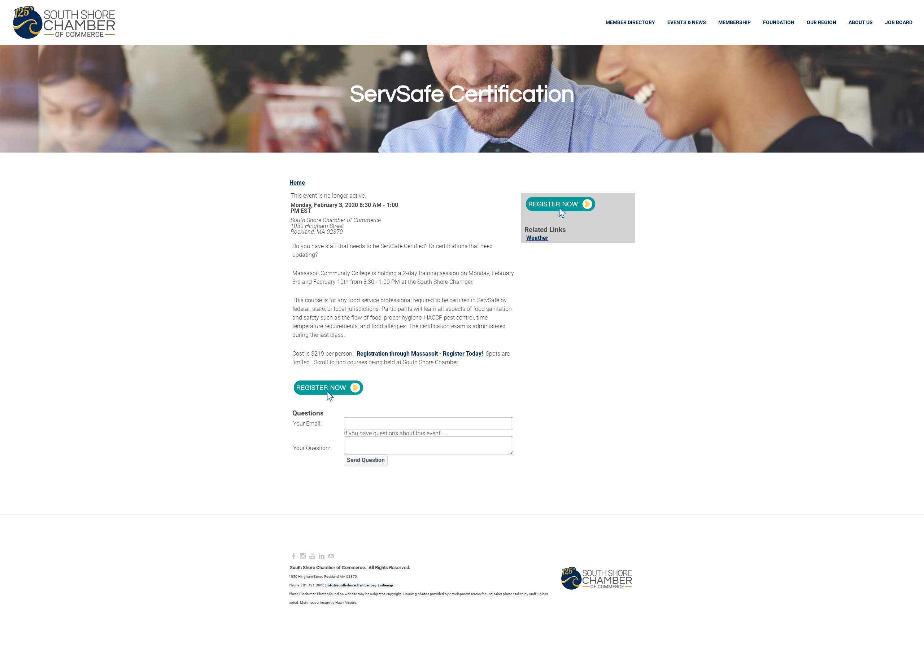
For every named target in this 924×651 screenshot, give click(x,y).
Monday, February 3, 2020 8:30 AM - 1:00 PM (344, 208)
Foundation (778, 22)
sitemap (386, 585)
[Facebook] (293, 556)
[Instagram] (303, 556)
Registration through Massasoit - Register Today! (420, 353)
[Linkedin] (321, 556)
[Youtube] (312, 556)
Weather (537, 237)
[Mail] (331, 556)
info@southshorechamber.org (351, 585)
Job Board (898, 22)
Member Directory (630, 22)
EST (306, 210)
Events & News (686, 22)
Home (297, 182)
